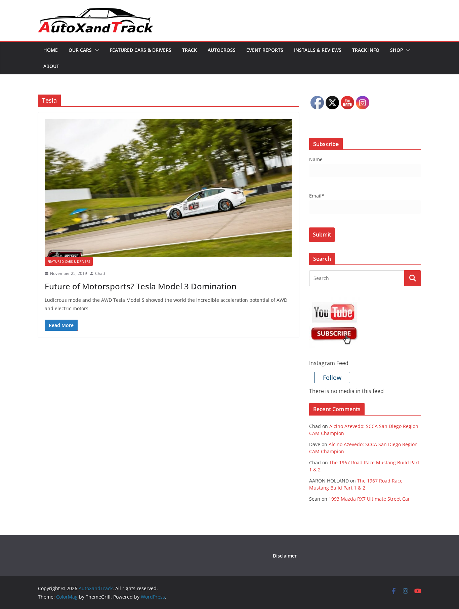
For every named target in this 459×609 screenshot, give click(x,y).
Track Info (365, 50)
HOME (50, 50)
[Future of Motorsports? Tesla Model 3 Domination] (168, 188)
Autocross (222, 50)
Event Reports (264, 50)
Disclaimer (285, 555)
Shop (396, 50)
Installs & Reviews (317, 50)
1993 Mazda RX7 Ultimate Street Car (369, 499)
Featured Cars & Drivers (140, 50)
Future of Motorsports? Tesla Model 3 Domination (141, 286)
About (51, 66)
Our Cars (80, 50)
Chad (100, 273)
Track (189, 50)
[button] (95, 50)
